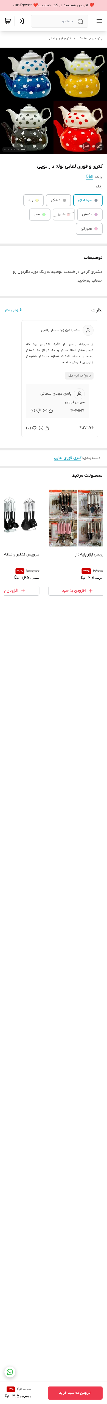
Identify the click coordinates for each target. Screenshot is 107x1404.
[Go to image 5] (8, 149)
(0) (45, 410)
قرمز (61, 214)
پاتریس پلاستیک (91, 38)
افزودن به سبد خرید (75, 1393)
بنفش (87, 214)
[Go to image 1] (23, 149)
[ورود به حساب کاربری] (22, 21)
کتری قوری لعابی (59, 38)
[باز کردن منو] (98, 21)
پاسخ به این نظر (79, 376)
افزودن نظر (13, 310)
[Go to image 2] (18, 149)
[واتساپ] (9, 1372)
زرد (30, 200)
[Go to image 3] (14, 149)
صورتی (86, 228)
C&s (89, 176)
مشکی (56, 200)
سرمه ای (85, 200)
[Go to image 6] (4, 149)
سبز (37, 214)
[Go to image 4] (11, 149)
